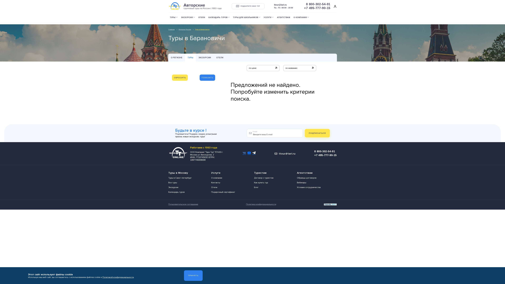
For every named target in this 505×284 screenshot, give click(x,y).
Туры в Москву (178, 172)
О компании (216, 178)
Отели (201, 17)
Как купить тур (261, 182)
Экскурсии (204, 57)
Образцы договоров (306, 178)
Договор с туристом (263, 178)
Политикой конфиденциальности (118, 277)
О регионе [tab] (176, 57)
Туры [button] (173, 17)
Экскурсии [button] (187, 17)
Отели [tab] (219, 57)
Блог (256, 187)
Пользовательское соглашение (183, 204)
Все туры (172, 182)
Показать (207, 78)
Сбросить (180, 78)
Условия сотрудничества (309, 187)
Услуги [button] (267, 17)
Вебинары (301, 182)
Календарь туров (176, 192)
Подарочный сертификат (223, 192)
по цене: (253, 68)
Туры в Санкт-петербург (180, 178)
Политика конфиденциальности (261, 204)
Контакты (215, 182)
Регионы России (185, 30)
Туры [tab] (190, 57)
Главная (171, 30)
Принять (193, 275)
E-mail (255, 132)
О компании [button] (300, 17)
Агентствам (283, 17)
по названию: (292, 68)
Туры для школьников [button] (245, 17)
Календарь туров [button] (218, 17)
